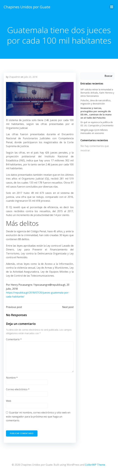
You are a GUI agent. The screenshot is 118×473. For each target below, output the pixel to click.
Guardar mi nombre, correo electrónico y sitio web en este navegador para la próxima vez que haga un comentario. (38, 416)
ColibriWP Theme (95, 464)
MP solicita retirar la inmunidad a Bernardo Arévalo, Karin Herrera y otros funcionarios (97, 92)
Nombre (12, 377)
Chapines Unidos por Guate (27, 6)
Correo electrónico (18, 389)
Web (8, 401)
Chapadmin (14, 76)
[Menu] (111, 7)
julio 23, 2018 (30, 76)
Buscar (108, 76)
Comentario (14, 339)
